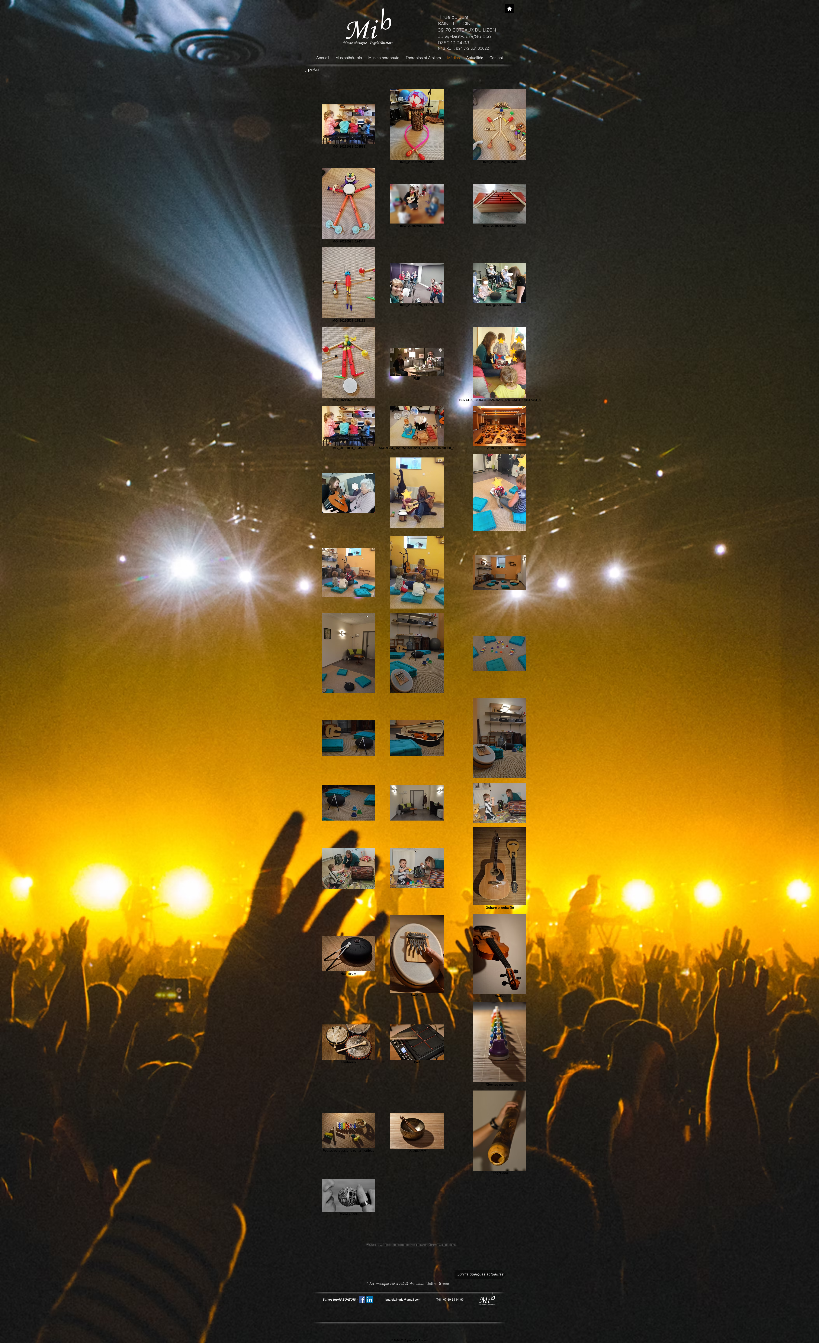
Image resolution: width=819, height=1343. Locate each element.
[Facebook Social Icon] (362, 1299)
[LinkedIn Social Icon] (369, 1299)
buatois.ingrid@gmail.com (402, 1299)
